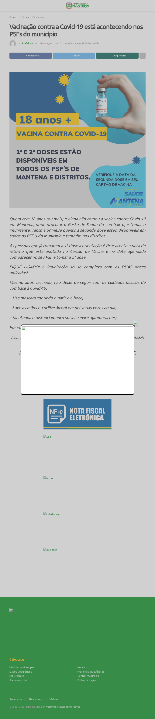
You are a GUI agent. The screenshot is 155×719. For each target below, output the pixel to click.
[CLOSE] (136, 324)
